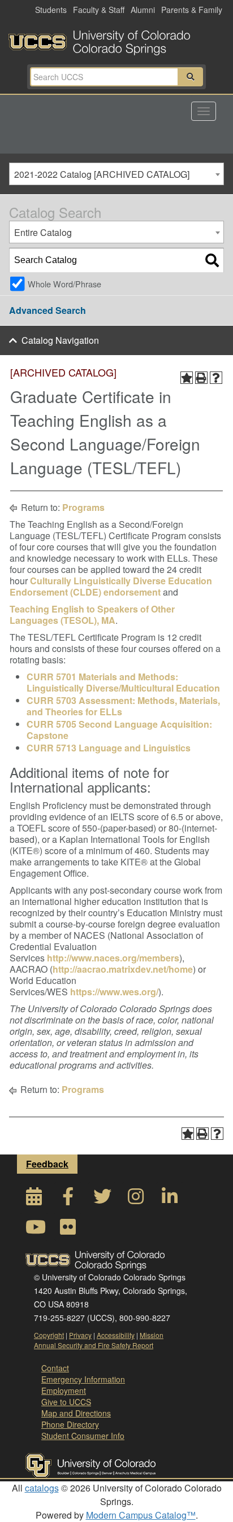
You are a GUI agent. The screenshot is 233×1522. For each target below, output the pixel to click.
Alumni (143, 9)
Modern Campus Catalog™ (141, 1514)
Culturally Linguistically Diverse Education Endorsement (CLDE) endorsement (111, 586)
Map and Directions (76, 1413)
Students (51, 9)
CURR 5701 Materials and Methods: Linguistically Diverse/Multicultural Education (123, 682)
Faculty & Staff (98, 9)
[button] (190, 76)
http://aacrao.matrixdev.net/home (123, 969)
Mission (151, 1335)
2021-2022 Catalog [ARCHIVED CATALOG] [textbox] (101, 174)
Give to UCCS (66, 1401)
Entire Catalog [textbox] (43, 232)
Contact (55, 1368)
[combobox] (116, 174)
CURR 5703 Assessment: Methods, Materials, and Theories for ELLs (123, 706)
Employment (63, 1390)
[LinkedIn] (169, 1199)
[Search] (212, 260)
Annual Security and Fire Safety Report (93, 1345)
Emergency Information (83, 1379)
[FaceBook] (68, 1199)
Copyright (49, 1335)
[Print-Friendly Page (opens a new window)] (201, 377)
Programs (83, 507)
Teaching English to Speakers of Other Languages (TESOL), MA (92, 614)
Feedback (47, 1163)
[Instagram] (135, 1199)
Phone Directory (70, 1424)
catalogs (42, 1487)
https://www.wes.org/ (114, 991)
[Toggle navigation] (203, 111)
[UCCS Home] (116, 39)
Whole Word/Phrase (64, 284)
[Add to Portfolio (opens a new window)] (186, 377)
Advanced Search (47, 310)
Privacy (80, 1335)
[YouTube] (34, 1230)
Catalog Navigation (60, 340)
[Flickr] (68, 1230)
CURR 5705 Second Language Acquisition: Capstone (119, 730)
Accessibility (116, 1335)
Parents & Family (191, 9)
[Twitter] (101, 1199)
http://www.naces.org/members (113, 957)
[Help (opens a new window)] (216, 377)
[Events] (34, 1199)
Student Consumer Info (82, 1435)
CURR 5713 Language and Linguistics (109, 747)
